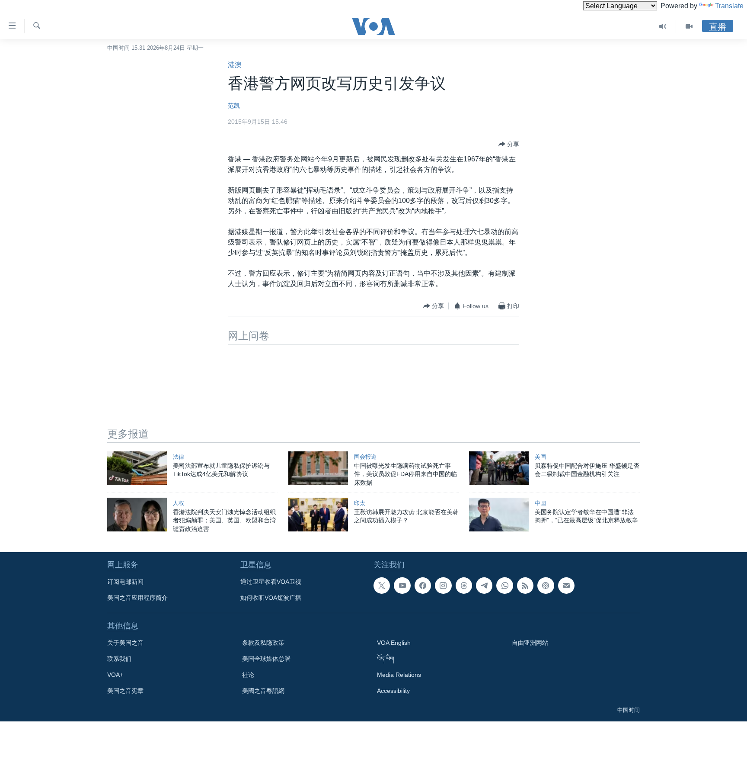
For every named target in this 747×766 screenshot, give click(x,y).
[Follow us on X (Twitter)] (382, 585)
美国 (540, 457)
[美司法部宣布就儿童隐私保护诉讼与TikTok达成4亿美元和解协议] (137, 468)
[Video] (689, 26)
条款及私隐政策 (263, 642)
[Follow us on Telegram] (484, 585)
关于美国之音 (125, 642)
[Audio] (663, 26)
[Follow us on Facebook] (423, 585)
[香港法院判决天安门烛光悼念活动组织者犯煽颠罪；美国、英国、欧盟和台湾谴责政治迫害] (137, 514)
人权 (178, 503)
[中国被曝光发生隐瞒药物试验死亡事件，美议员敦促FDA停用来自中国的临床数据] (318, 468)
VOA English (394, 642)
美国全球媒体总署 (266, 658)
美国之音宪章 (125, 690)
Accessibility (393, 690)
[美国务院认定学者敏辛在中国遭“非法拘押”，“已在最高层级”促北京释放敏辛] (499, 514)
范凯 (234, 105)
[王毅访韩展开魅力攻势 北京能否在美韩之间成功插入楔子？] (318, 514)
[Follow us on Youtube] (402, 585)
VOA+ (115, 674)
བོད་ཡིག (385, 658)
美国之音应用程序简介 (137, 597)
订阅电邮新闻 (125, 581)
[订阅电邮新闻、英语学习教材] (566, 585)
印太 (359, 503)
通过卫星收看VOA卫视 (270, 581)
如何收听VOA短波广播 (270, 597)
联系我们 (119, 658)
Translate (729, 6)
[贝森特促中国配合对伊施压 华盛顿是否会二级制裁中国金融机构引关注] (499, 468)
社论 (248, 674)
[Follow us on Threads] (464, 585)
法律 (178, 457)
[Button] (508, 144)
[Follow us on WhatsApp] (504, 585)
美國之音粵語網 (263, 690)
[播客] (545, 585)
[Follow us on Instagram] (443, 585)
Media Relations (399, 674)
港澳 (235, 64)
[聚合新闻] (525, 585)
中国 (540, 503)
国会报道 (365, 457)
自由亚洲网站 (530, 642)
